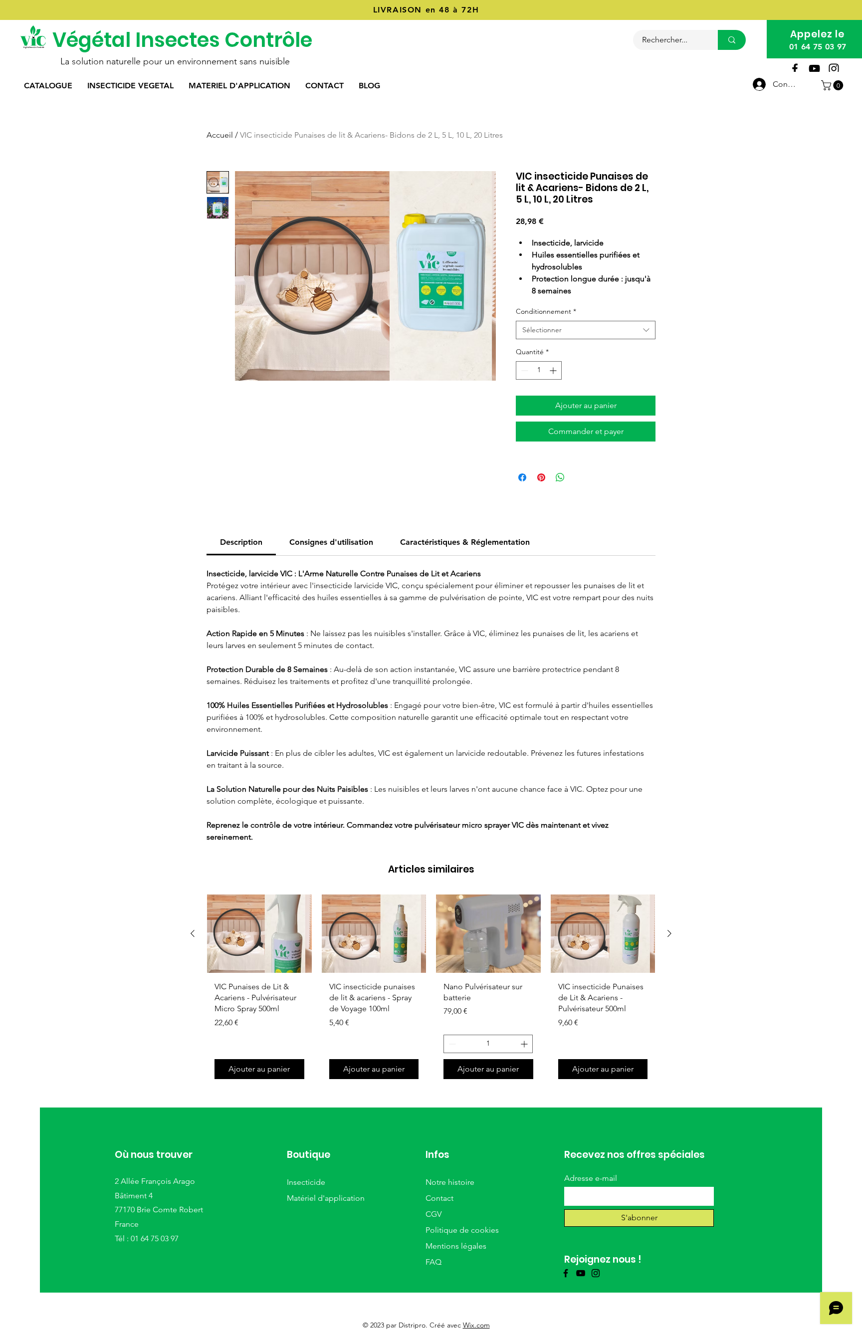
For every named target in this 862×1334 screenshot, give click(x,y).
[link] (241, 542)
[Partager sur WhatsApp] (560, 477)
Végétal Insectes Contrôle (182, 40)
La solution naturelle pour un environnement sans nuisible (175, 61)
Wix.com (476, 1325)
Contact (439, 1198)
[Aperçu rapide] (259, 933)
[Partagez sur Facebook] (522, 477)
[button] (833, 85)
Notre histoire (450, 1182)
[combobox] (585, 330)
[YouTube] (814, 68)
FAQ (433, 1262)
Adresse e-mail (590, 1178)
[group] (431, 990)
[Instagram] (834, 68)
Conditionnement (546, 311)
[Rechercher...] (732, 40)
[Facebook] (795, 68)
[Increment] (554, 370)
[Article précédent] (193, 933)
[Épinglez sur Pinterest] (541, 477)
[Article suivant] (669, 933)
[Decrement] (523, 370)
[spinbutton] (539, 370)
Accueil (220, 135)
